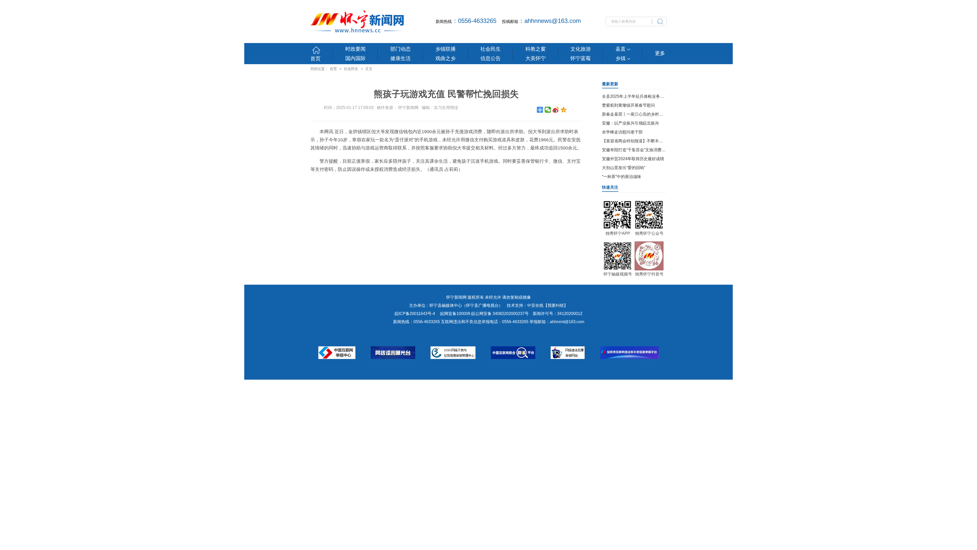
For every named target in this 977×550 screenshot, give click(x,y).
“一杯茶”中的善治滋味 (621, 176)
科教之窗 (535, 49)
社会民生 (490, 49)
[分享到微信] (548, 110)
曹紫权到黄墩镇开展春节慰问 (628, 105)
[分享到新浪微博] (556, 110)
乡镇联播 (445, 49)
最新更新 (610, 84)
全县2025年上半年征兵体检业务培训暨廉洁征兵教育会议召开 (657, 96)
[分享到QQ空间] (564, 110)
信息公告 (490, 58)
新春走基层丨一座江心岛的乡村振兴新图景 (640, 114)
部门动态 (400, 49)
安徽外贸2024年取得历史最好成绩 (633, 159)
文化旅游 (580, 49)
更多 (660, 53)
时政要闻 (355, 49)
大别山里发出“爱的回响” (623, 168)
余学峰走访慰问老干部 (622, 132)
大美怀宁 (535, 58)
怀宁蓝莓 (580, 58)
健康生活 (400, 58)
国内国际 (355, 58)
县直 (621, 49)
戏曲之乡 (445, 58)
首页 (315, 58)
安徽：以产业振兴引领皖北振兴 (630, 123)
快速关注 (610, 187)
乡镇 (621, 58)
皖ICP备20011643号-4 (415, 313)
